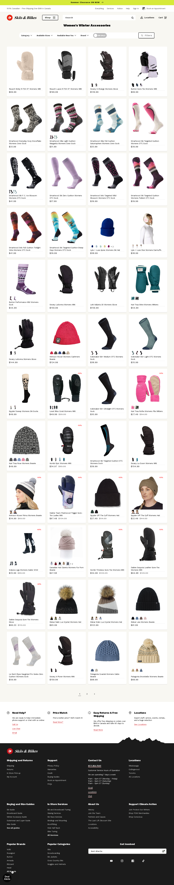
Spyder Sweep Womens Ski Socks (23, 411)
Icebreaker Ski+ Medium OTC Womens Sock (106, 358)
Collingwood (134, 769)
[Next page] (94, 694)
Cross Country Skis (55, 860)
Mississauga (134, 766)
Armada (10, 860)
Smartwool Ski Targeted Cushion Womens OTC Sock (145, 142)
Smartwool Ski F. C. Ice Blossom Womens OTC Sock (23, 196)
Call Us (15, 724)
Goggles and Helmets (56, 864)
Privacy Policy (53, 766)
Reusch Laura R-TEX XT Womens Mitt (66, 89)
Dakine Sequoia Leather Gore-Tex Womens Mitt (145, 568)
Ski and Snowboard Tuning (58, 810)
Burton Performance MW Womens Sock (23, 303)
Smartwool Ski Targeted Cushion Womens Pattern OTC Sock (145, 196)
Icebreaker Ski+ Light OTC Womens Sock (146, 358)
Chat (90, 796)
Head (9, 868)
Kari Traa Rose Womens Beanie (22, 463)
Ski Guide (11, 810)
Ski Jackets (52, 857)
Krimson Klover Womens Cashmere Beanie (65, 358)
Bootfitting (52, 824)
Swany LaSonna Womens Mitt (62, 304)
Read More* (58, 722)
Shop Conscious (135, 817)
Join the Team (94, 813)
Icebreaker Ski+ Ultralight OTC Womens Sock (107, 410)
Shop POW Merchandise (139, 813)
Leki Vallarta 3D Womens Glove (103, 304)
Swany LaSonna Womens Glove (22, 359)
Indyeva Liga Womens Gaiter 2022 (23, 570)
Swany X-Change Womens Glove (104, 89)
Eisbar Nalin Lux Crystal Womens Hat (65, 622)
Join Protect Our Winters (139, 810)
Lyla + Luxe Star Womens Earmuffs (146, 250)
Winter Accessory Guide (17, 817)
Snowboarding (53, 853)
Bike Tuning (52, 831)
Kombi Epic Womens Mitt (60, 463)
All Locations (134, 777)
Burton (10, 857)
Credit (49, 773)
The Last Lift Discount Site (99, 820)
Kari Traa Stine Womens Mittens (144, 304)
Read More (98, 730)
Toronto (132, 773)
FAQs (49, 784)
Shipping (10, 766)
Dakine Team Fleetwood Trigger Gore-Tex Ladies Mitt (66, 514)
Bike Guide (11, 824)
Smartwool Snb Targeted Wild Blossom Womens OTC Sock (103, 196)
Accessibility (93, 828)
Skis (49, 849)
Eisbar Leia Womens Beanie (143, 622)
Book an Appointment (56, 780)
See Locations (140, 724)
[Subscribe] (164, 851)
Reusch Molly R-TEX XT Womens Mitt (25, 89)
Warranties (51, 769)
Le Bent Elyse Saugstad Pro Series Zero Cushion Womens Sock (26, 675)
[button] (135, 8)
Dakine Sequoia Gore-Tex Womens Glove (23, 620)
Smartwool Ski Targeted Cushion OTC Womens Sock (106, 462)
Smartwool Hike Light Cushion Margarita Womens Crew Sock (62, 142)
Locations (92, 792)
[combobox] (99, 17)
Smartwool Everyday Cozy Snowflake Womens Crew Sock (25, 142)
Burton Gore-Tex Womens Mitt (144, 89)
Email (14, 733)
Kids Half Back (53, 828)
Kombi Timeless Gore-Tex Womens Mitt (107, 570)
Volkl (9, 849)
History (91, 810)
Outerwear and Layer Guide (18, 820)
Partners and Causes (96, 817)
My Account (12, 777)
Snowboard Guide (14, 813)
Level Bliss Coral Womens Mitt (63, 411)
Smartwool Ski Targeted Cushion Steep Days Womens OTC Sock (66, 249)
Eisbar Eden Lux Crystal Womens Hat (106, 622)
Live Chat (16, 729)
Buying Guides (53, 777)
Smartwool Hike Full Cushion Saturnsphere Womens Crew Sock (104, 142)
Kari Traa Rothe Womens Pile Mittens (147, 411)
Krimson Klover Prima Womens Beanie (25, 515)
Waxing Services (54, 813)
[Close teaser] (12, 872)
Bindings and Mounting (57, 820)
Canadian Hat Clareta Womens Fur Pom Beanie (66, 568)
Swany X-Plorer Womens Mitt (62, 676)
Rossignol (11, 853)
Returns (10, 769)
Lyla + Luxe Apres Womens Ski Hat (105, 250)
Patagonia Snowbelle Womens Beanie (147, 676)
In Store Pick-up (13, 773)
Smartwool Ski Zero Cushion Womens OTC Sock (66, 196)
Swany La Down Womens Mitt (144, 463)
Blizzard (10, 864)
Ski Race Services (54, 817)
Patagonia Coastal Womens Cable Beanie (104, 675)
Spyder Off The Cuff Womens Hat (104, 515)
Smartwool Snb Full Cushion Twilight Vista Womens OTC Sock (24, 249)
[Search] (133, 18)
